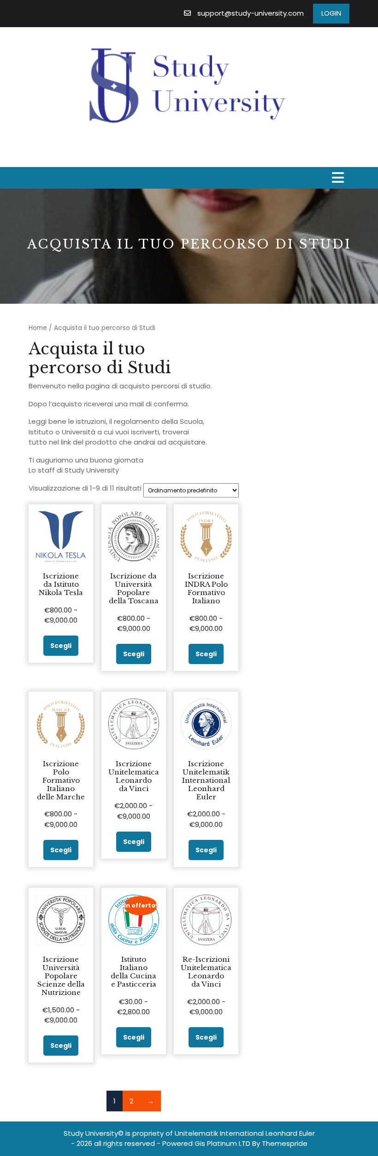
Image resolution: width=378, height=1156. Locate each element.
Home (38, 328)
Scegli (60, 645)
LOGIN (331, 13)
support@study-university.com (250, 13)
